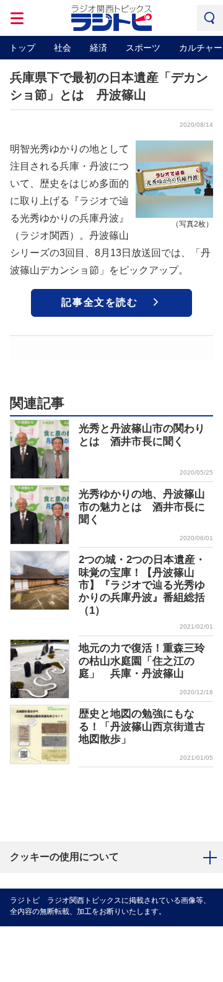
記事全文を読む (99, 302)
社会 (62, 48)
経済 (98, 48)
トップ (22, 48)
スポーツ (143, 48)
